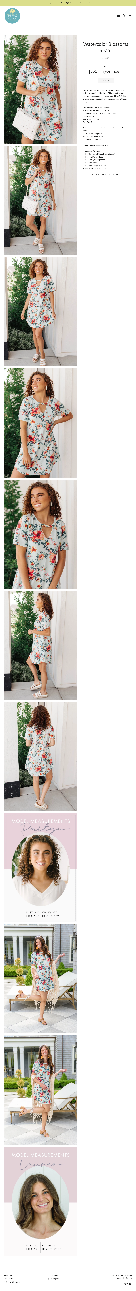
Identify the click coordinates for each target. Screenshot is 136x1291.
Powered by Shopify (123, 1278)
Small (94, 72)
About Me (8, 1275)
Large (117, 72)
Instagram (54, 1278)
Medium (106, 72)
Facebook (54, 1275)
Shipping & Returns (12, 1282)
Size (105, 66)
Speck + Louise (126, 1275)
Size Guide (8, 1278)
